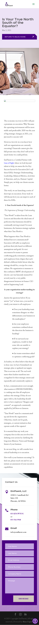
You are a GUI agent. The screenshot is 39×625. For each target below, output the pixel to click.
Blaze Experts (28, 621)
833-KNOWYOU (17, 513)
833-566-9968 (16, 519)
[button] (35, 621)
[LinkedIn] (25, 614)
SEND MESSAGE (23, 598)
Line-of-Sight (9, 163)
